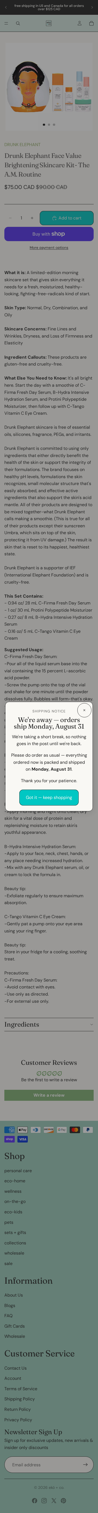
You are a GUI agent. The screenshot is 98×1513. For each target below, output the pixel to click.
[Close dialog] (84, 710)
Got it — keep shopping (49, 797)
